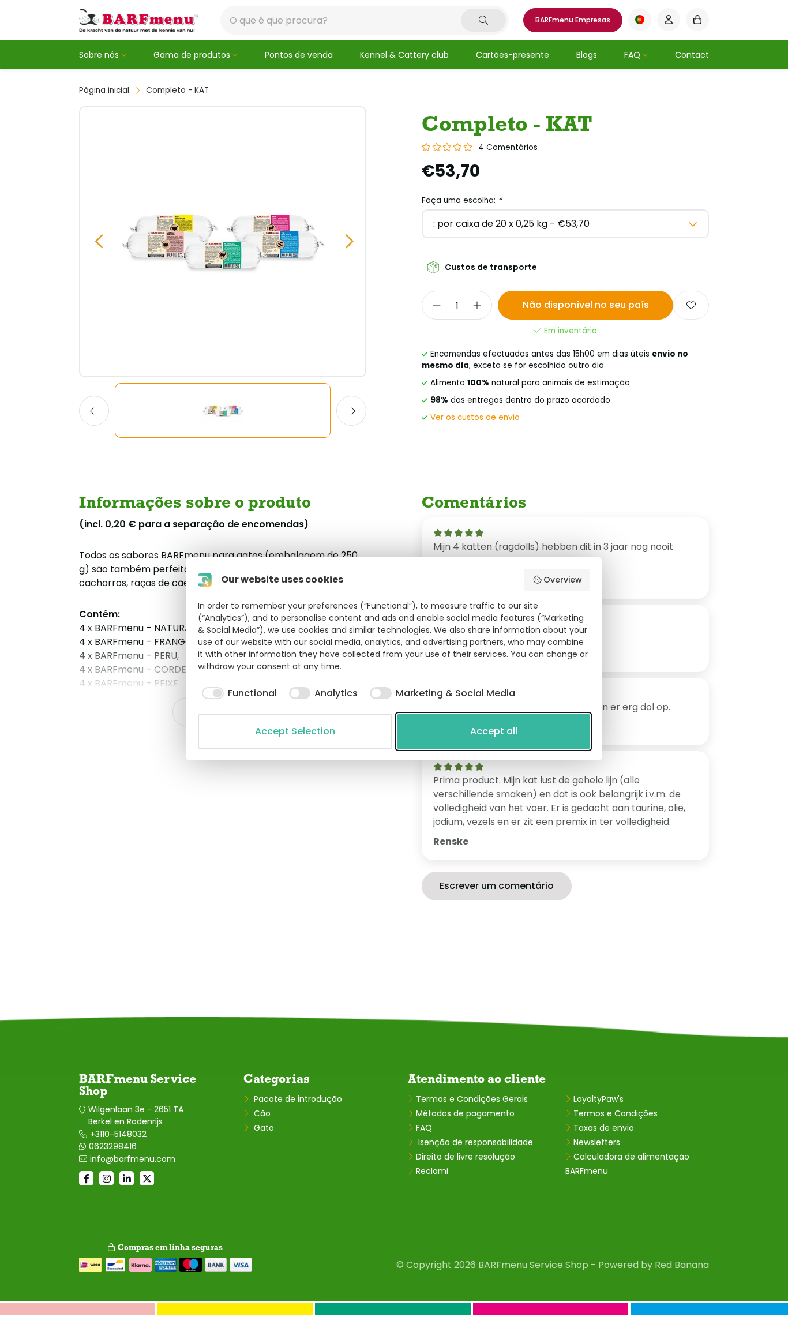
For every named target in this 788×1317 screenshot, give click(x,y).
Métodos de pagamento (465, 1113)
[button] (98, 242)
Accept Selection (295, 731)
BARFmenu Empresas (572, 20)
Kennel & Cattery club (404, 55)
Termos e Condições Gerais (472, 1099)
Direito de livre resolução (465, 1156)
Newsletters (596, 1142)
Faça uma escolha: (462, 200)
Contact (692, 55)
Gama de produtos (191, 55)
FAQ (632, 55)
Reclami (432, 1171)
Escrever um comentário (497, 885)
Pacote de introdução (297, 1099)
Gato (263, 1128)
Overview (562, 580)
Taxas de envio (603, 1128)
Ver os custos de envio (475, 417)
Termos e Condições (615, 1113)
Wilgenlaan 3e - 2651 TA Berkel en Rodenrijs (135, 1115)
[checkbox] (237, 693)
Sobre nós (99, 55)
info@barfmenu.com (132, 1159)
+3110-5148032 (118, 1134)
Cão (261, 1113)
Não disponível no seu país (586, 305)
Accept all (493, 731)
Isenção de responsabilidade (474, 1142)
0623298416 (113, 1146)
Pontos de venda (299, 55)
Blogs (586, 55)
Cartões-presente (512, 55)
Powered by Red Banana (653, 1264)
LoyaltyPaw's (598, 1099)
